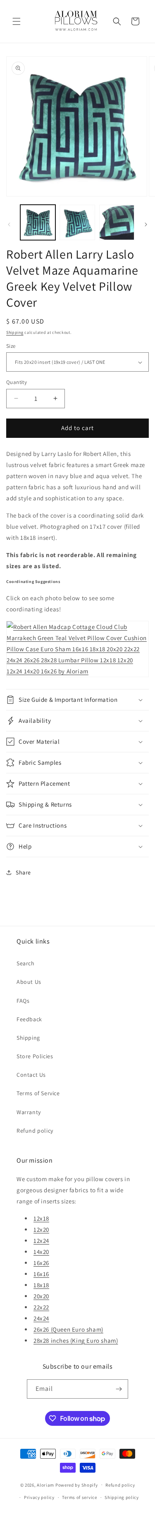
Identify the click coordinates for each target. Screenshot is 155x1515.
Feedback (29, 1019)
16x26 (41, 1263)
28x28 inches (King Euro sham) (75, 1340)
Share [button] (23, 872)
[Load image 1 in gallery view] (37, 222)
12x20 (41, 1229)
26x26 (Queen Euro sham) (68, 1329)
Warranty (29, 1112)
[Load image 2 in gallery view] (77, 222)
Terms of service (79, 1497)
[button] (16, 21)
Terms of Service (38, 1093)
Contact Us (31, 1074)
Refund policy (35, 1130)
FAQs (23, 1000)
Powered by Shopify (76, 1484)
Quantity (16, 382)
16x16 (41, 1274)
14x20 (41, 1252)
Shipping (15, 332)
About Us (29, 981)
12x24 (41, 1240)
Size (11, 345)
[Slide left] (9, 224)
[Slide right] (146, 224)
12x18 (41, 1218)
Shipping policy (122, 1497)
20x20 (41, 1296)
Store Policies (35, 1056)
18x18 (41, 1285)
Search (26, 963)
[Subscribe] (119, 1389)
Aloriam (45, 1484)
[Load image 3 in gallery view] (116, 222)
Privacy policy (39, 1497)
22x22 (41, 1307)
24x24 (41, 1318)
